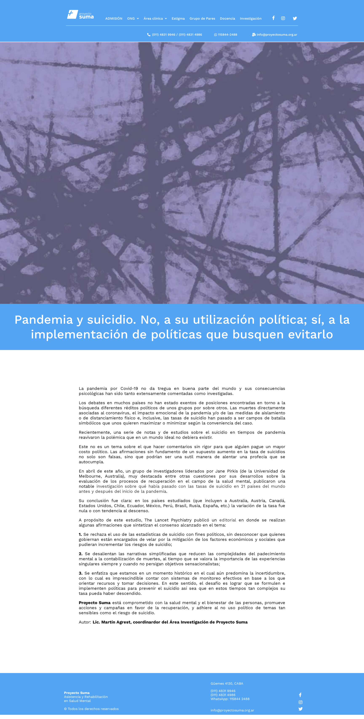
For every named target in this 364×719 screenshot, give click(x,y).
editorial (227, 519)
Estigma (178, 18)
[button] (133, 18)
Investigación (251, 18)
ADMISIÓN (113, 18)
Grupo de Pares (202, 18)
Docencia (227, 18)
